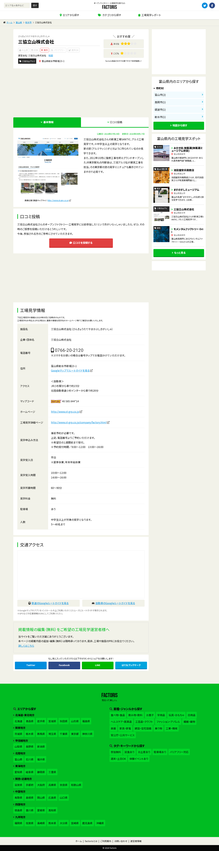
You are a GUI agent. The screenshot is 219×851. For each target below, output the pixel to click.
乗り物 (158, 728)
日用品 (191, 715)
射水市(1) (160, 117)
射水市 (28, 22)
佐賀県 (30, 823)
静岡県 (41, 772)
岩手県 (41, 721)
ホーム (9, 22)
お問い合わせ (120, 841)
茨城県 (18, 734)
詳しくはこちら (26, 646)
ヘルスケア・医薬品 (121, 722)
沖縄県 (100, 823)
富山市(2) (160, 95)
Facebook (64, 665)
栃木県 (30, 734)
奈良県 (63, 785)
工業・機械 (171, 728)
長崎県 (41, 823)
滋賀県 (18, 785)
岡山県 (41, 797)
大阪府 (41, 785)
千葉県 (63, 734)
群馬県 (41, 734)
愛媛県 (41, 810)
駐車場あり (160, 752)
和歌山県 (76, 785)
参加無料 (116, 752)
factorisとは (91, 841)
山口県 (63, 797)
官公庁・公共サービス (123, 735)
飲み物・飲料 (135, 715)
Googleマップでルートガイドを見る (70, 370)
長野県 (30, 746)
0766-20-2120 (69, 350)
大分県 (63, 823)
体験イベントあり (138, 759)
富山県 (19, 22)
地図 (50, 55)
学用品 (161, 715)
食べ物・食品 (118, 715)
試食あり (129, 752)
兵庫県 (52, 785)
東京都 (75, 734)
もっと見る (180, 252)
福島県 (86, 721)
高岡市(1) (160, 102)
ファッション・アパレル (168, 722)
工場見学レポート (151, 15)
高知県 (52, 810)
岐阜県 (30, 772)
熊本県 (52, 823)
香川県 (30, 810)
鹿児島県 (87, 823)
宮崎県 (75, 823)
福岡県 (18, 823)
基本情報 (48, 122)
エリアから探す (71, 15)
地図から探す (180, 125)
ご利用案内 (105, 841)
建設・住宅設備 (143, 728)
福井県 (41, 759)
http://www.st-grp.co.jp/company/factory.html (78, 422)
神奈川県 (87, 734)
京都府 (30, 785)
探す (35, 5)
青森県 (30, 721)
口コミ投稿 (116, 122)
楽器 (113, 728)
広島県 (52, 797)
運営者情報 (136, 841)
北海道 (18, 721)
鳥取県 (18, 797)
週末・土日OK (118, 759)
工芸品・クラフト (144, 722)
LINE (97, 665)
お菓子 (150, 715)
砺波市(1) (160, 109)
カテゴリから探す (111, 15)
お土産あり (144, 752)
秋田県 (63, 721)
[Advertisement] (81, 92)
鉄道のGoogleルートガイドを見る (50, 603)
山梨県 (18, 746)
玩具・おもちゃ (176, 715)
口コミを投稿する (83, 243)
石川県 (30, 759)
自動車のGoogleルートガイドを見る (115, 603)
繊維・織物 (189, 722)
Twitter (30, 665)
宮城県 (52, 721)
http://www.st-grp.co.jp (58, 200)
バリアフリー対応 (179, 752)
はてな (131, 665)
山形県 (75, 721)
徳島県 (18, 810)
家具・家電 (125, 728)
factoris (109, 7)
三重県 (52, 772)
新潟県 (41, 746)
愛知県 (18, 772)
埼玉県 (52, 734)
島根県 (30, 797)
